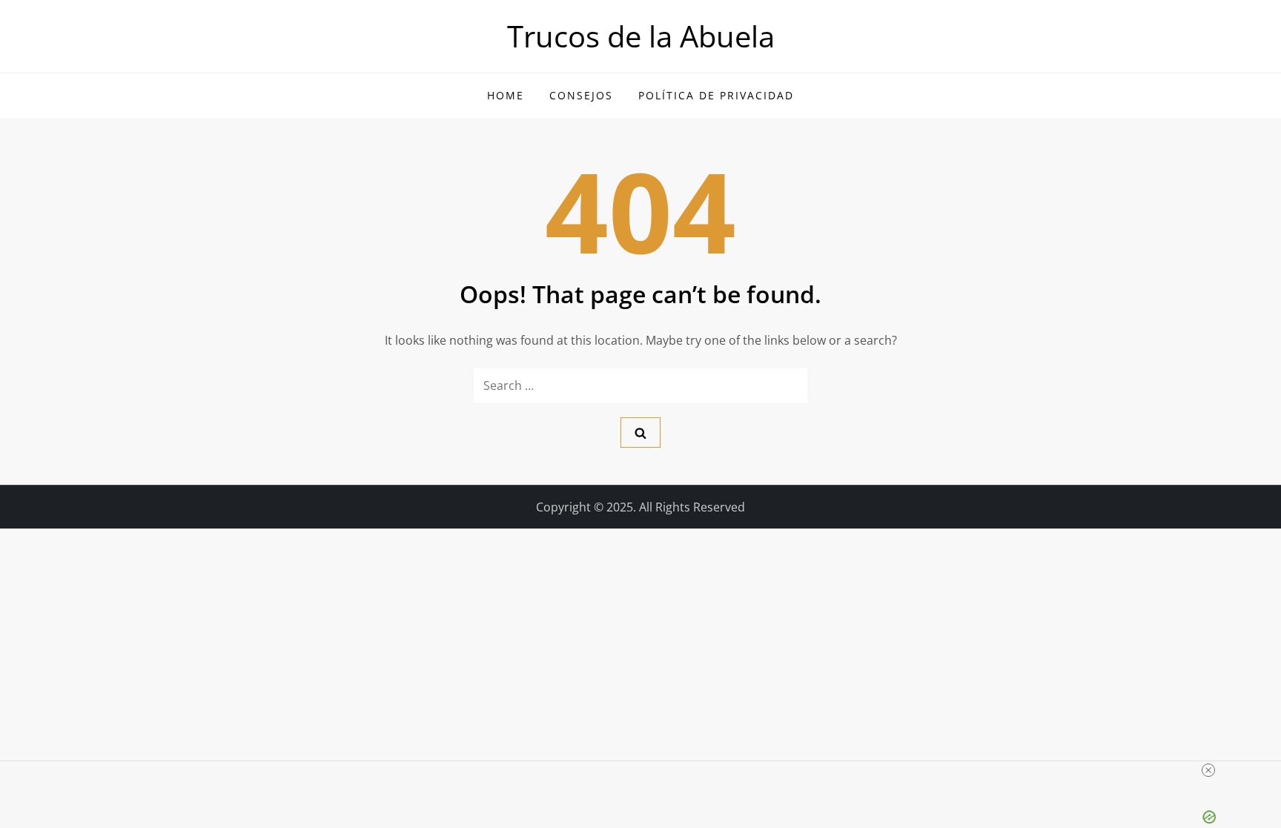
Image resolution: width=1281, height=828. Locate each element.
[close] (1208, 770)
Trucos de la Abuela (641, 36)
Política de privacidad (716, 95)
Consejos (581, 95)
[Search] (640, 432)
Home (505, 95)
